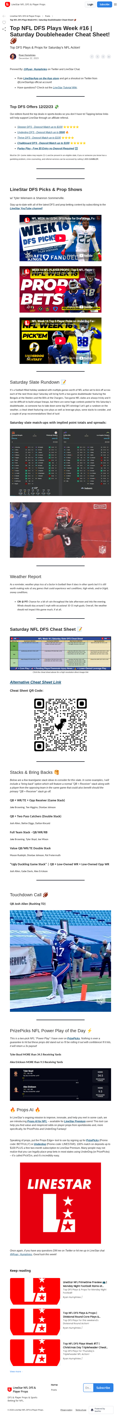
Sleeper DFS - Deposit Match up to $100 (40, 127)
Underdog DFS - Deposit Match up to (38, 132)
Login (90, 4)
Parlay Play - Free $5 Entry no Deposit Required (45, 148)
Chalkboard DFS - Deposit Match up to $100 (43, 143)
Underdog (40, 1144)
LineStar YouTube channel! (26, 208)
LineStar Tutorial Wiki (65, 87)
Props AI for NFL (37, 1121)
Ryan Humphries (27, 55)
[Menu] (115, 4)
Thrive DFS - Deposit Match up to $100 (39, 137)
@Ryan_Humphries (35, 69)
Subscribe (104, 4)
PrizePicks (73, 1038)
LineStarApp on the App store (41, 78)
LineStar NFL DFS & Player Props (25, 16)
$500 (62, 132)
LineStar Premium (75, 1121)
